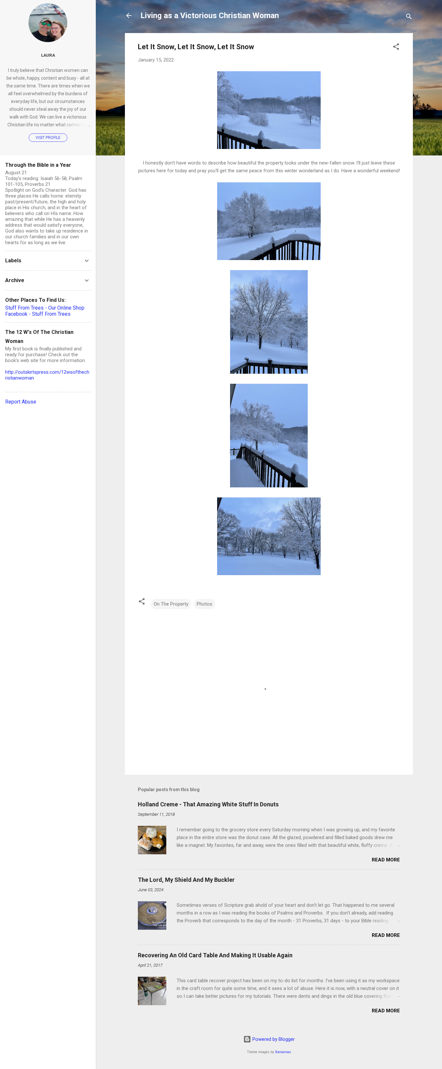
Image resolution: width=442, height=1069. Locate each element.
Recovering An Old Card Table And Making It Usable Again (215, 955)
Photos (204, 604)
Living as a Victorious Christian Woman (209, 15)
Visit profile (48, 137)
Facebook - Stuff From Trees (38, 314)
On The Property (171, 604)
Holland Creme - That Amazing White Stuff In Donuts (208, 804)
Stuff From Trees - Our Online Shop (44, 308)
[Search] (409, 18)
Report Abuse (20, 402)
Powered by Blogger (273, 1039)
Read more (386, 860)
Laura (48, 55)
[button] (396, 48)
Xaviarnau (283, 1052)
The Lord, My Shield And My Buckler (186, 879)
